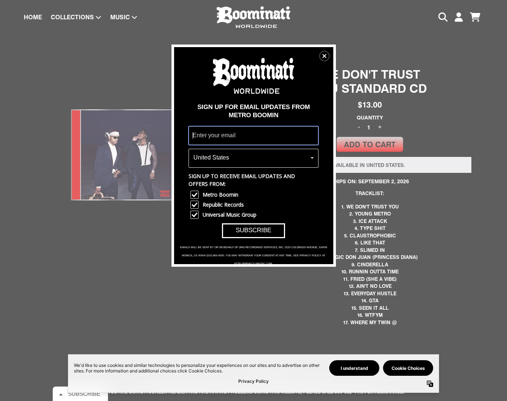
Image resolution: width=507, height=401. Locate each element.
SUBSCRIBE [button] (253, 230)
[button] (324, 56)
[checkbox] (254, 195)
